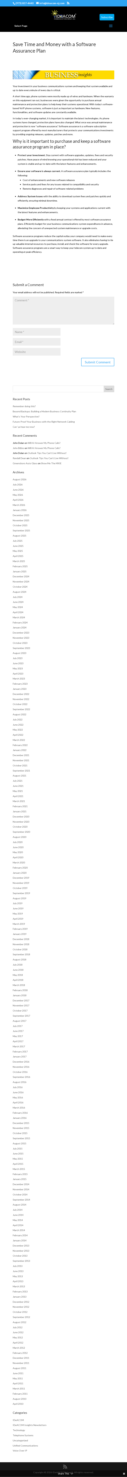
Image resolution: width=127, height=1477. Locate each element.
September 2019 (21, 893)
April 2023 (18, 673)
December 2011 (21, 1357)
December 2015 (21, 1123)
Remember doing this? (24, 406)
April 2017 (18, 1041)
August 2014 (19, 1204)
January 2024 (19, 627)
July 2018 (17, 964)
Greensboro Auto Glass (25, 463)
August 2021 (19, 775)
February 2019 (20, 928)
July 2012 (17, 1327)
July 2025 (17, 540)
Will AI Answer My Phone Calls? (44, 442)
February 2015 (20, 1174)
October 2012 (20, 1311)
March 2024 (19, 617)
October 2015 (20, 1133)
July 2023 (17, 658)
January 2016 (19, 1117)
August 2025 (19, 535)
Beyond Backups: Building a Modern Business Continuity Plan (44, 411)
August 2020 (19, 837)
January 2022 (19, 750)
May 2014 (18, 1220)
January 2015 (19, 1179)
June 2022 (18, 724)
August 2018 (19, 959)
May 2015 (18, 1158)
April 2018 (18, 979)
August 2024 (19, 591)
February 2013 (20, 1291)
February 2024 (20, 622)
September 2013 (21, 1260)
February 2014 (20, 1235)
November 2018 (21, 944)
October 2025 (20, 525)
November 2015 (21, 1128)
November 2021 (21, 760)
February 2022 (20, 745)
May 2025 (18, 550)
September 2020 (21, 831)
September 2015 (21, 1138)
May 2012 (18, 1337)
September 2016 (21, 1076)
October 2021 (20, 765)
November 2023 (21, 637)
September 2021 (21, 770)
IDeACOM (18, 1420)
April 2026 (18, 499)
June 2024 (18, 602)
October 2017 (20, 1010)
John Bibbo (18, 448)
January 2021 (19, 811)
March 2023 (19, 678)
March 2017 (19, 1046)
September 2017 (21, 1015)
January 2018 (19, 995)
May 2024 (18, 607)
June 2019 (18, 908)
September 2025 (21, 530)
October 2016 (20, 1072)
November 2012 (21, 1306)
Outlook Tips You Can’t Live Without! (47, 453)
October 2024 (20, 586)
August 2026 (19, 479)
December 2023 (21, 632)
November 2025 (21, 520)
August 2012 (19, 1322)
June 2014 (18, 1214)
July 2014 (17, 1209)
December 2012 (21, 1301)
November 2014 (21, 1189)
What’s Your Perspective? (26, 416)
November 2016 (21, 1066)
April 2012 (18, 1342)
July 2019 (17, 903)
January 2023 (19, 688)
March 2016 (19, 1107)
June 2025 (18, 545)
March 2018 (19, 985)
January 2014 (19, 1240)
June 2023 (18, 663)
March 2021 (19, 801)
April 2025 (18, 556)
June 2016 (18, 1092)
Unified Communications (25, 1445)
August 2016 (19, 1082)
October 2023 (20, 642)
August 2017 (19, 1020)
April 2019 (18, 918)
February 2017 (20, 1051)
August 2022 (19, 714)
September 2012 (21, 1317)
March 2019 (19, 923)
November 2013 (21, 1250)
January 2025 (19, 571)
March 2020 (19, 862)
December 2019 (21, 877)
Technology (19, 1430)
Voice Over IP (20, 1450)
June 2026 (18, 489)
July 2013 (17, 1266)
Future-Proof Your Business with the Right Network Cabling (44, 421)
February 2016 (20, 1112)
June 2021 (18, 785)
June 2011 (18, 1373)
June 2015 (18, 1153)
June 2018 (18, 969)
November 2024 (21, 581)
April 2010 (18, 1403)
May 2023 (18, 668)
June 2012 (18, 1332)
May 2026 (18, 494)
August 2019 (19, 898)
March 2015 (19, 1169)
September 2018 (21, 954)
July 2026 (17, 484)
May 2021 (18, 791)
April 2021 (18, 796)
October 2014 (20, 1194)
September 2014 (21, 1199)
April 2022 (18, 734)
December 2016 (21, 1061)
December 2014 (21, 1184)
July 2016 (17, 1087)
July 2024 (17, 597)
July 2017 (17, 1026)
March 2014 (19, 1230)
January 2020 (19, 872)
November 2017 (21, 1005)
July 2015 (17, 1148)
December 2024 (21, 576)
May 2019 (18, 913)
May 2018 (18, 974)
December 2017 (21, 1000)
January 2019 (19, 934)
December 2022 (21, 694)
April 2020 (18, 857)
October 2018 (20, 949)
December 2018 (21, 939)
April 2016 (18, 1102)
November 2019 (21, 882)
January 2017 (19, 1056)
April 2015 (18, 1163)
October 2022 (20, 704)
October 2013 (20, 1255)
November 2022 (21, 699)
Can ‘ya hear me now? (24, 426)
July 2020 (17, 842)
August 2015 (19, 1143)
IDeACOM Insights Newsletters (29, 1425)
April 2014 (18, 1225)
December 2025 (21, 515)
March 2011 (19, 1388)
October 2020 (20, 826)
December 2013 (21, 1245)
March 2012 (19, 1347)
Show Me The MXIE (51, 463)
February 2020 (20, 867)
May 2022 (18, 729)
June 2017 (18, 1031)
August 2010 (19, 1398)
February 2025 (20, 566)
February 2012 (20, 1352)
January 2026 (19, 510)
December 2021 (21, 755)
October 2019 (20, 888)
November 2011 (21, 1363)
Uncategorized (20, 1440)
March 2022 (19, 739)
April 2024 (18, 612)
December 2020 (21, 816)
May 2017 (18, 1036)
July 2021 (17, 780)
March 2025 (19, 561)
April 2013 (18, 1281)
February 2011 (20, 1393)
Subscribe (107, 17)
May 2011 (18, 1378)
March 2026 (19, 505)
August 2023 (19, 653)
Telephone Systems (23, 1435)
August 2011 (19, 1368)
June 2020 (18, 847)
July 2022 (17, 719)
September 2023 (21, 648)
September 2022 (21, 709)
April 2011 (18, 1383)
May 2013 (18, 1276)
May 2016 (18, 1097)
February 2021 (20, 806)
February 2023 (20, 683)
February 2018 (20, 990)
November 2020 (21, 821)
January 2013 (19, 1296)
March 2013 (19, 1286)
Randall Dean (19, 458)
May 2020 (18, 852)
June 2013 (18, 1271)
